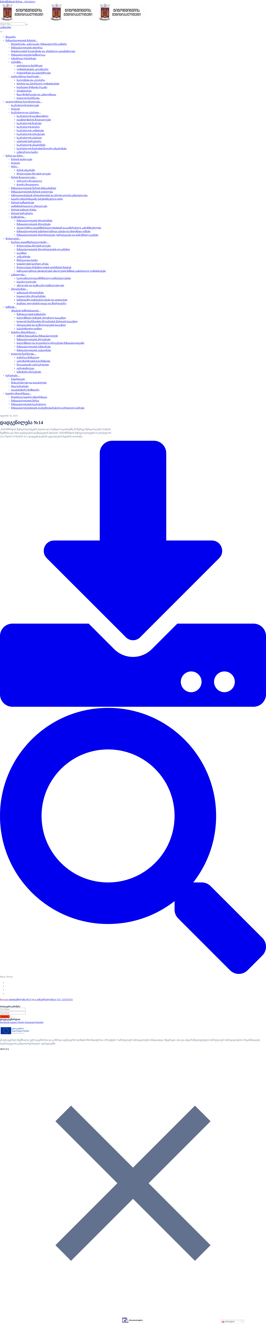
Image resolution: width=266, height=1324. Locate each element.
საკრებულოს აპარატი (29, 137)
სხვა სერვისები (20, 386)
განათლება (17, 274)
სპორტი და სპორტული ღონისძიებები (38, 83)
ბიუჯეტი (15, 109)
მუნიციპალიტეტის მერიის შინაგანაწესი (33, 188)
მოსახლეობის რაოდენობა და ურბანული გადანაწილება (43, 51)
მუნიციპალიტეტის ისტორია (27, 47)
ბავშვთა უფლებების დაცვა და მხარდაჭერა (41, 303)
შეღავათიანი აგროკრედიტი (33, 364)
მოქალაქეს (12, 238)
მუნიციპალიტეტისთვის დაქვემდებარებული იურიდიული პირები (47, 408)
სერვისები (11, 375)
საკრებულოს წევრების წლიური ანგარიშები (42, 148)
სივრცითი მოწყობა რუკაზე (32, 87)
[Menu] (36, 41)
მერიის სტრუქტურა (22, 213)
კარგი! (153, 5)
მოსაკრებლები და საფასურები (29, 382)
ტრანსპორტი (24, 91)
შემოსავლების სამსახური (31, 314)
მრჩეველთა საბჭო (27, 260)
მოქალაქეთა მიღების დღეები (34, 173)
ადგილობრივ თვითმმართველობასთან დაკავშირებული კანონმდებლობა (59, 228)
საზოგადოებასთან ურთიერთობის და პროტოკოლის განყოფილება (49, 195)
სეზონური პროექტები (29, 372)
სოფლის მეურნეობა (28, 98)
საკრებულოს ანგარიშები (31, 145)
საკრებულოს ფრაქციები (31, 134)
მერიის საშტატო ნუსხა (23, 210)
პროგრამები (18, 289)
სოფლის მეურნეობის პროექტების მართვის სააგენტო (47, 321)
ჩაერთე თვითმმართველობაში (28, 242)
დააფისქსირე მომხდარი (25, 390)
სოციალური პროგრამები (31, 296)
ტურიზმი (16, 62)
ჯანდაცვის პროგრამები (30, 292)
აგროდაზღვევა (25, 368)
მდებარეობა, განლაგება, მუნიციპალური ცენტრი (39, 44)
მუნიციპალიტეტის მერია (25, 400)
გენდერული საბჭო (27, 152)
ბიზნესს (10, 307)
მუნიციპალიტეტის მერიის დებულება (32, 192)
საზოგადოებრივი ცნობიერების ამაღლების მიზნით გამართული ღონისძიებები (61, 271)
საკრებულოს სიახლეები (25, 105)
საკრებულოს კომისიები (30, 130)
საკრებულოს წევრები (29, 123)
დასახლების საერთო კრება (32, 264)
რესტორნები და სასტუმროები (34, 73)
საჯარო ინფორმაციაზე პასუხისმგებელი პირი (37, 199)
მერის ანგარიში (26, 170)
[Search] (27, 24)
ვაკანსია (22, 253)
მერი (14, 166)
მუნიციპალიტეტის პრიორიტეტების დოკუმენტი (43, 249)
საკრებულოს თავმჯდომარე (32, 116)
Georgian (230, 1321)
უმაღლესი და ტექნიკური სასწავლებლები (40, 285)
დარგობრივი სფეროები (25, 76)
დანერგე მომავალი (28, 357)
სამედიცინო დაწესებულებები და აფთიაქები (42, 300)
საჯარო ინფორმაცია (17, 393)
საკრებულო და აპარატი (25, 112)
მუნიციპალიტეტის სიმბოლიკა (28, 55)
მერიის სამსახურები (22, 202)
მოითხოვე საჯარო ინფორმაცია (29, 397)
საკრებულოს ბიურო (28, 127)
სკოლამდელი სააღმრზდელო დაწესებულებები (44, 278)
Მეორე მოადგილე (28, 184)
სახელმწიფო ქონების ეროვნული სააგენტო (41, 318)
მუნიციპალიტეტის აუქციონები (34, 350)
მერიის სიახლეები (21, 159)
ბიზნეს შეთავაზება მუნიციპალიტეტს (37, 336)
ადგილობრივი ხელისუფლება (23, 101)
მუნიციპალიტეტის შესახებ (20, 40)
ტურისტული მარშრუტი (30, 65)
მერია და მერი (14, 155)
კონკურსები (23, 256)
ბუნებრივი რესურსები (23, 58)
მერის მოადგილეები (23, 177)
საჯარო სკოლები (26, 282)
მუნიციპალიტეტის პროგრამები (34, 220)
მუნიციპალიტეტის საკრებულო (28, 404)
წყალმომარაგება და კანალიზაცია (36, 94)
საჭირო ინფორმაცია (23, 332)
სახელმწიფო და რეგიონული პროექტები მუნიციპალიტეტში (50, 343)
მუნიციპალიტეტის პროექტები (34, 224)
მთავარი (11, 37)
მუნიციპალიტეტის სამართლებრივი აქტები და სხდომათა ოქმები (53, 231)
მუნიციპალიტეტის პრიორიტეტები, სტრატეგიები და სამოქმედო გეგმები (57, 235)
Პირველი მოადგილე (29, 181)
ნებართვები (18, 379)
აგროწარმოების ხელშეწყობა (33, 361)
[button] (5, 27)
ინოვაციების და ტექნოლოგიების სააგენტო (41, 325)
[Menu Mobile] (1, 31)
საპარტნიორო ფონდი (29, 328)
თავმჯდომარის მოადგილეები (34, 119)
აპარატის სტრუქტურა (29, 141)
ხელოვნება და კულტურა (31, 80)
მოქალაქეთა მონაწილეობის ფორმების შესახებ (44, 267)
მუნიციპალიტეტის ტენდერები (34, 346)
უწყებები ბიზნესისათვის (25, 310)
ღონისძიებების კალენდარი (32, 69)
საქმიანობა (17, 217)
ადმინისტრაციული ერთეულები (29, 206)
